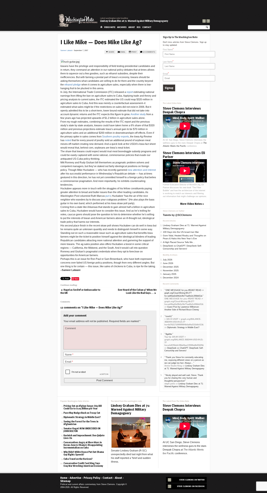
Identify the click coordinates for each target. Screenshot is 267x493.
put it (108, 196)
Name (69, 354)
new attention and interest (142, 170)
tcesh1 (169, 316)
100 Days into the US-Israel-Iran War (181, 232)
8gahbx (169, 334)
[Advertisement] (153, 8)
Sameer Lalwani (66, 50)
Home (101, 27)
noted (68, 140)
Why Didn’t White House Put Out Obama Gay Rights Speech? (84, 453)
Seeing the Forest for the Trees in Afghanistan (81, 423)
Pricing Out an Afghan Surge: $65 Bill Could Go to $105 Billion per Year (83, 407)
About (131, 27)
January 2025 (169, 274)
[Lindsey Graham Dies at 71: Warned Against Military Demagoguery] (131, 432)
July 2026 (167, 260)
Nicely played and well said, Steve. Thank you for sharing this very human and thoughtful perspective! (183, 378)
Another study (138, 114)
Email (122, 52)
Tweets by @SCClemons (177, 215)
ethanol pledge (72, 84)
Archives (122, 27)
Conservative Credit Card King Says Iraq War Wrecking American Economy (83, 464)
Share (111, 52)
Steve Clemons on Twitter (192, 480)
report (130, 92)
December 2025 (171, 267)
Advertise (75, 477)
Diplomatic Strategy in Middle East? (183, 327)
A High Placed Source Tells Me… (179, 242)
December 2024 (171, 277)
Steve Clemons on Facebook (191, 486)
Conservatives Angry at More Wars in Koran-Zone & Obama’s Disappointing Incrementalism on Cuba (83, 445)
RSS (138, 27)
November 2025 (171, 270)
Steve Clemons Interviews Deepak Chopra (182, 110)
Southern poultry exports (115, 136)
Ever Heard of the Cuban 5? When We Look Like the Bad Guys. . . (137, 291)
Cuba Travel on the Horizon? (78, 459)
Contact (146, 27)
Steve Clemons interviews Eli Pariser (184, 155)
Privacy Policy (92, 477)
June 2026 (168, 263)
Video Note (109, 27)
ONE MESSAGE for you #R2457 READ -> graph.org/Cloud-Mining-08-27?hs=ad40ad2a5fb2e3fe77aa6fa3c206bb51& (184, 293)
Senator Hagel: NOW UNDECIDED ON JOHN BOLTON (82, 430)
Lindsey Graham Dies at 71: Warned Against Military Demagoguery (134, 20)
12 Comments (149, 52)
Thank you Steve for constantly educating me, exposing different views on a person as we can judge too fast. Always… (184, 360)
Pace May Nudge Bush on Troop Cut (82, 413)
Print (134, 52)
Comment (70, 328)
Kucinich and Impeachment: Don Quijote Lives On (84, 437)
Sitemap (65, 481)
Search (207, 28)
